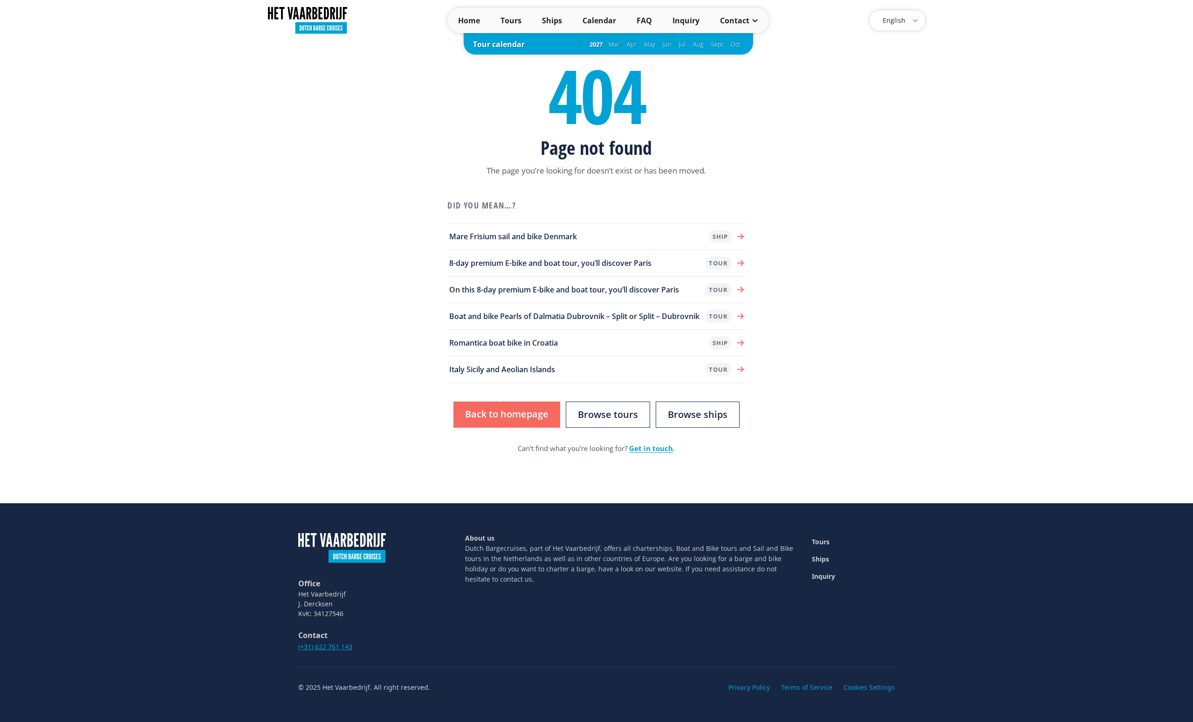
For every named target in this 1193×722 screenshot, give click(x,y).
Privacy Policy (749, 687)
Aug (698, 44)
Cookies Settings (869, 687)
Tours (511, 20)
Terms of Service (806, 687)
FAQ (644, 20)
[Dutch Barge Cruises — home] (307, 19)
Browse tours (608, 414)
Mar (614, 44)
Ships (552, 20)
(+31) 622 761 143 (325, 646)
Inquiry (685, 20)
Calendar (599, 20)
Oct (735, 44)
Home (469, 20)
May (649, 44)
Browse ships (697, 414)
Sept (717, 44)
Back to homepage (507, 414)
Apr (632, 44)
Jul (682, 44)
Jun (667, 44)
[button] (739, 20)
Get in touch (651, 448)
